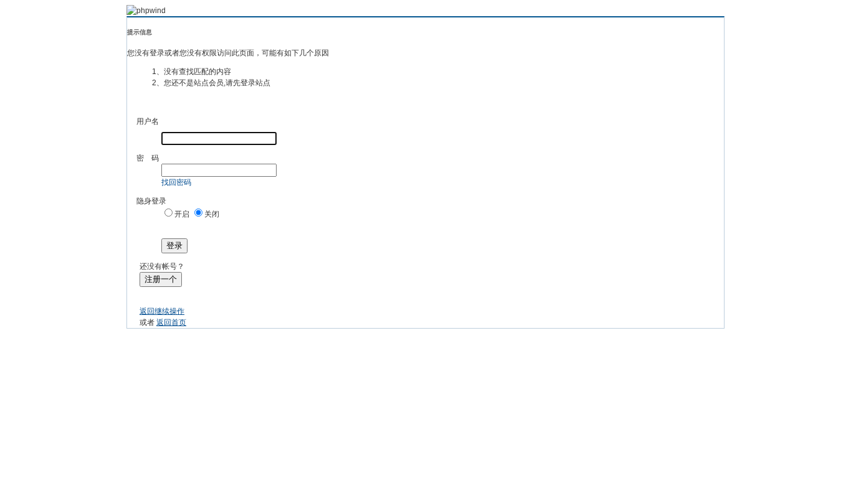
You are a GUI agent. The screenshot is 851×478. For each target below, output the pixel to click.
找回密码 (176, 182)
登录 (174, 245)
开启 (181, 214)
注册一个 (161, 279)
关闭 (211, 214)
